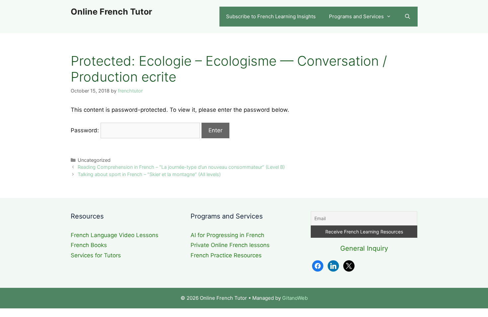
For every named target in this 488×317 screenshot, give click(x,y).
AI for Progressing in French (227, 235)
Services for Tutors (96, 255)
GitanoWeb (295, 298)
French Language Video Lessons (114, 235)
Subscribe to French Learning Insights (271, 16)
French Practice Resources (226, 255)
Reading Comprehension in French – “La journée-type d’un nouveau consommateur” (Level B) (181, 167)
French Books (89, 245)
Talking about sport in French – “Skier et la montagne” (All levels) (149, 174)
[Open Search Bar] (407, 17)
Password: (86, 130)
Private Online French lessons (230, 245)
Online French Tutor (111, 12)
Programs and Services (356, 16)
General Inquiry (364, 248)
